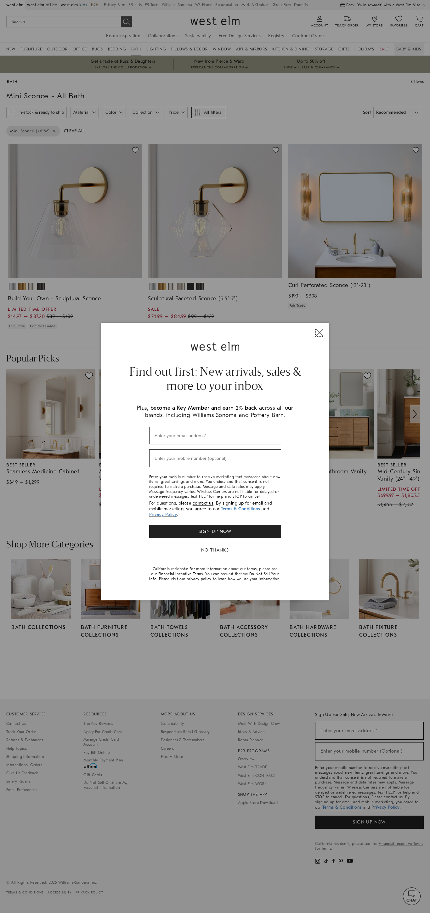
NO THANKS (215, 550)
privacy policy (199, 579)
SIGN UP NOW (215, 531)
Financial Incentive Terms (180, 574)
